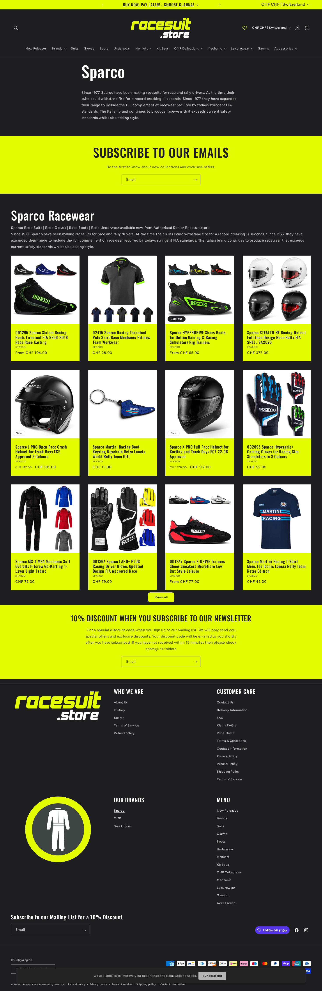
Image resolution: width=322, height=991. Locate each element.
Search (119, 718)
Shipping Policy (228, 772)
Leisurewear (226, 888)
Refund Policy (227, 764)
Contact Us (225, 702)
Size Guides (123, 826)
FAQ (220, 718)
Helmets (223, 857)
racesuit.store (30, 984)
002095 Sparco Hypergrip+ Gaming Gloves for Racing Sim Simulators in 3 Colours (273, 451)
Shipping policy (146, 984)
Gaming (222, 895)
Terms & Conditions (231, 741)
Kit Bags (223, 865)
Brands (222, 818)
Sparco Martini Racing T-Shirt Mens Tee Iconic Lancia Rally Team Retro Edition (276, 566)
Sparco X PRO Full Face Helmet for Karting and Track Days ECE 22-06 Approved (199, 451)
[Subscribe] (195, 180)
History (119, 710)
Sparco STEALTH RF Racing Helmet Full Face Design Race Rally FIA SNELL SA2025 (276, 337)
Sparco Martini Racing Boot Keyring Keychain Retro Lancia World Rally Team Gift (119, 451)
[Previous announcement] (102, 4)
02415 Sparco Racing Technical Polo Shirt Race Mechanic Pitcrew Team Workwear (121, 337)
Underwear (225, 849)
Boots (221, 841)
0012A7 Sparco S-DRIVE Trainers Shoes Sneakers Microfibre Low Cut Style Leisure (197, 566)
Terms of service (122, 984)
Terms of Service (126, 725)
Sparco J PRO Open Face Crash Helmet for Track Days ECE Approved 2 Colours (41, 451)
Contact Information (232, 749)
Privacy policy (98, 984)
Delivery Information (232, 710)
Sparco (119, 811)
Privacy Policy (227, 756)
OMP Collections (229, 872)
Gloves (222, 834)
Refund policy (124, 733)
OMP (117, 818)
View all (161, 597)
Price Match (226, 733)
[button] (16, 28)
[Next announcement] (219, 4)
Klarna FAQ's (226, 725)
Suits (221, 826)
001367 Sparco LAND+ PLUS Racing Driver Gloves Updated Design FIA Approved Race (118, 566)
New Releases (227, 811)
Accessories (226, 903)
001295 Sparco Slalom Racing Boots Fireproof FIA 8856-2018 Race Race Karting (41, 337)
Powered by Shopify (51, 984)
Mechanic (224, 880)
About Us (121, 702)
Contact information (172, 984)
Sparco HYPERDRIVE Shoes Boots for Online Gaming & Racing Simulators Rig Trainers (197, 337)
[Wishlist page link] (244, 28)
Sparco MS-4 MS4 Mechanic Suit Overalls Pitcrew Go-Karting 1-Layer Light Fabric (42, 566)
